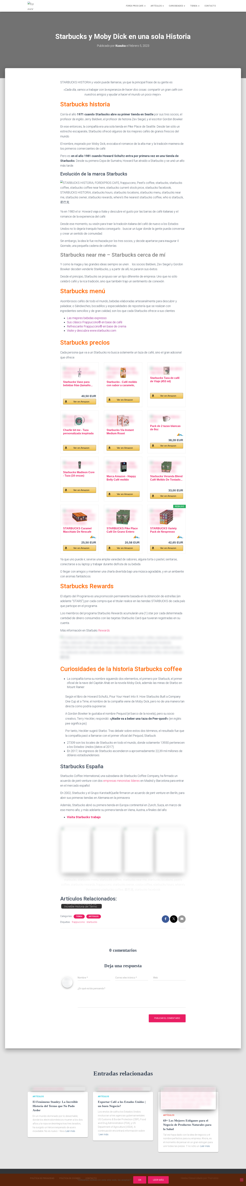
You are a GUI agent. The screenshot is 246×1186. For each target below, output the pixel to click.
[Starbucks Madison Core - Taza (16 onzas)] (79, 465)
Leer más (70, 1131)
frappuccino (78, 922)
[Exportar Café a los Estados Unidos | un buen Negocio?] (118, 1088)
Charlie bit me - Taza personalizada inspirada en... (78, 432)
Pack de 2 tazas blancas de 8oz (165, 428)
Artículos (156, 6)
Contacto (210, 6)
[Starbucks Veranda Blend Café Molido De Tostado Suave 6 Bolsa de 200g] (166, 467)
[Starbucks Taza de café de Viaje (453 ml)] (166, 371)
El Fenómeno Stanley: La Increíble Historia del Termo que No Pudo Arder (55, 1106)
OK (139, 1179)
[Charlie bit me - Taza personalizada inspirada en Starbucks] (79, 421)
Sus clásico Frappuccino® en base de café (94, 322)
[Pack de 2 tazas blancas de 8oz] (166, 419)
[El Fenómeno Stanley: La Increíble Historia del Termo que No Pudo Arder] (47, 1088)
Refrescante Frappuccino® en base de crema (96, 326)
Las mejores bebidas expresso (87, 318)
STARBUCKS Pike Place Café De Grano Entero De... (122, 530)
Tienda (194, 6)
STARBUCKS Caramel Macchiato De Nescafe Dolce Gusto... (77, 530)
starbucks (92, 922)
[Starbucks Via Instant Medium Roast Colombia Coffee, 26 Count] (123, 421)
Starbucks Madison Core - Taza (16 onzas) (79, 474)
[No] (241, 1179)
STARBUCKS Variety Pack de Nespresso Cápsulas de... (163, 530)
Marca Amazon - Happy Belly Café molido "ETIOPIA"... (121, 478)
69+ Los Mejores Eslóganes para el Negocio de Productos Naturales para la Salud (187, 1125)
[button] (145, 6)
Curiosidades (176, 6)
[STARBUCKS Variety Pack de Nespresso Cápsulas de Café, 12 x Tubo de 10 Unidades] (166, 517)
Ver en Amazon (81, 401)
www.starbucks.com (103, 330)
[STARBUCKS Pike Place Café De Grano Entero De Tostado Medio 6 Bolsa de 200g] (123, 517)
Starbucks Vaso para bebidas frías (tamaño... (78, 384)
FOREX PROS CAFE (135, 6)
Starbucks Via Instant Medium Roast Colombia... (120, 432)
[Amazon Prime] (178, 434)
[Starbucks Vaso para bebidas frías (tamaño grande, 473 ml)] (79, 373)
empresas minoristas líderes (121, 780)
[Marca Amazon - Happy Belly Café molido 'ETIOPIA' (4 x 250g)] (123, 467)
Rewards (104, 630)
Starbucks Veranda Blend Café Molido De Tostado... (166, 478)
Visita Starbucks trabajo (84, 817)
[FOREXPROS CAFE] (31, 6)
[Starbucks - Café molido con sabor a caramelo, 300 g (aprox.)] (123, 373)
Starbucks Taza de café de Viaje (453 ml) (165, 380)
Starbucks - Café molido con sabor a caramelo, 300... (122, 384)
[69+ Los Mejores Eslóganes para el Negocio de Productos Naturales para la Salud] (188, 1098)
